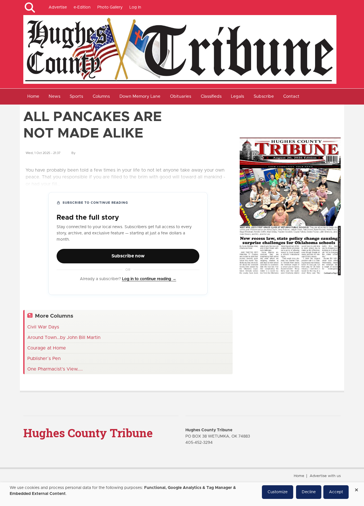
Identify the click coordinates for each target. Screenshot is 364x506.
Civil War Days (43, 327)
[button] (29, 7)
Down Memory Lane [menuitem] (139, 96)
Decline (309, 492)
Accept (336, 492)
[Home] (179, 49)
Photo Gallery (110, 7)
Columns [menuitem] (101, 96)
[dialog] (182, 494)
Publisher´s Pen (44, 358)
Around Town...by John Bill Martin (63, 337)
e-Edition (82, 7)
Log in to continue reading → (149, 279)
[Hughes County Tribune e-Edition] (290, 206)
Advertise (58, 7)
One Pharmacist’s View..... (55, 369)
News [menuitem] (54, 96)
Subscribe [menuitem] (264, 96)
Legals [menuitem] (237, 96)
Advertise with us (325, 476)
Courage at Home (46, 348)
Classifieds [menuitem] (211, 96)
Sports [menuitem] (76, 96)
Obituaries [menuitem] (180, 96)
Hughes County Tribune (88, 432)
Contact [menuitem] (291, 96)
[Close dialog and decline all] (356, 488)
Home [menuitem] (33, 96)
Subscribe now (127, 256)
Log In (135, 7)
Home (299, 476)
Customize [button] (278, 492)
